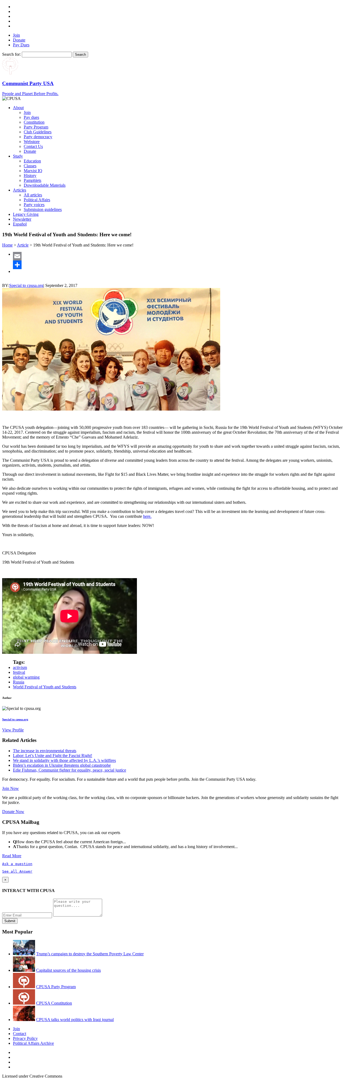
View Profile (13, 730)
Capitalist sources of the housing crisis (68, 970)
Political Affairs (37, 199)
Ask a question (17, 864)
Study (18, 156)
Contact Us (33, 146)
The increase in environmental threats (44, 750)
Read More (11, 855)
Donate (19, 40)
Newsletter (22, 219)
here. (147, 516)
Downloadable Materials (44, 185)
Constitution (34, 122)
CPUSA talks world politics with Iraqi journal (75, 1019)
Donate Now (13, 811)
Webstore (32, 141)
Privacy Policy (25, 1038)
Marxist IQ (33, 170)
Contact (19, 1033)
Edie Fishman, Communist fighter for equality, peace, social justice (69, 770)
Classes (30, 166)
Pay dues (31, 117)
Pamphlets (32, 180)
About (18, 107)
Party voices (34, 204)
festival (19, 672)
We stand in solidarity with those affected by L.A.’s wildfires (64, 760)
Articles (19, 190)
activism (20, 667)
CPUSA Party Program (56, 986)
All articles (33, 195)
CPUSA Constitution (54, 1003)
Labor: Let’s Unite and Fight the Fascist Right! (52, 755)
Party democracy (38, 136)
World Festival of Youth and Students (44, 687)
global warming (26, 677)
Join (16, 35)
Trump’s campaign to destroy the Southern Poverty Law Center (90, 954)
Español (20, 224)
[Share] (178, 265)
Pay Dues (21, 45)
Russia (18, 682)
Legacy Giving (26, 214)
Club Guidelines (37, 132)
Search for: (11, 54)
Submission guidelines (43, 209)
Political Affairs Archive (33, 1043)
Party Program (36, 127)
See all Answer (17, 871)
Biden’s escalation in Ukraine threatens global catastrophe (62, 765)
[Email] (178, 256)
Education (32, 161)
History (30, 175)
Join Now (10, 788)
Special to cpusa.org (26, 285)
